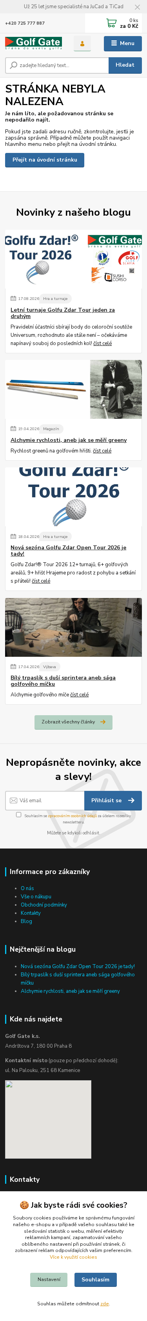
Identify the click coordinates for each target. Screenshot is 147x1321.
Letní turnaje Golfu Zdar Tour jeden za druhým (63, 313)
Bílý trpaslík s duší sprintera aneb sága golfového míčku (63, 681)
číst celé (102, 343)
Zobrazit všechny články (68, 722)
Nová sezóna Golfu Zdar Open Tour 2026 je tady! (68, 551)
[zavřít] (137, 8)
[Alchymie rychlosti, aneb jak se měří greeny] (73, 389)
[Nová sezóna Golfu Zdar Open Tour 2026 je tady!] (73, 496)
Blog (26, 921)
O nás (27, 888)
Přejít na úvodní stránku (45, 160)
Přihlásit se (107, 800)
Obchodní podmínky (44, 905)
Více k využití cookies (73, 1257)
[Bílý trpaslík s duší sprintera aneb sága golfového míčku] (73, 627)
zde (104, 1304)
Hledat (125, 65)
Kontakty (31, 913)
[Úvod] (33, 43)
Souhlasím (95, 1279)
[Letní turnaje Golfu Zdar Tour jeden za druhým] (73, 259)
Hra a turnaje (55, 299)
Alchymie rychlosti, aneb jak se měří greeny (69, 440)
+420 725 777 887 (25, 23)
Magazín (51, 429)
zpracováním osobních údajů (72, 815)
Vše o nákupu (36, 896)
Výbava (49, 667)
